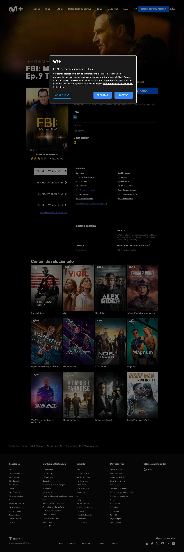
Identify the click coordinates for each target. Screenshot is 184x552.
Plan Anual (114, 507)
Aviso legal (86, 543)
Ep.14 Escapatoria (125, 198)
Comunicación (115, 522)
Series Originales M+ (16, 504)
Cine (47, 8)
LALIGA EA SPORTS (83, 477)
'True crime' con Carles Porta (53, 507)
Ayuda (150, 469)
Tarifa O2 (113, 515)
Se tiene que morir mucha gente (54, 485)
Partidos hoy (81, 519)
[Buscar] (135, 9)
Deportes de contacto (84, 507)
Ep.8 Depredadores (126, 186)
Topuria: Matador (83, 504)
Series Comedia (15, 511)
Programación (82, 522)
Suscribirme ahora (153, 8)
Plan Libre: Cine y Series (119, 496)
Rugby (79, 500)
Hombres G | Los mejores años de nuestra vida (58, 497)
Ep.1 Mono (80, 173)
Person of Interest (103, 420)
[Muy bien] (45, 158)
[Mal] (35, 158)
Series (36, 8)
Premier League (82, 481)
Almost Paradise (71, 420)
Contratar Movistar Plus (118, 488)
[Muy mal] (32, 158)
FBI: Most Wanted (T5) (50, 193)
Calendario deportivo (79, 8)
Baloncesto (81, 492)
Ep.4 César (122, 177)
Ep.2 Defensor (124, 173)
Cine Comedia (14, 481)
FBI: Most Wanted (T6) (50, 205)
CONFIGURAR (62, 95)
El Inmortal (47, 488)
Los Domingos (48, 477)
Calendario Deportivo (84, 515)
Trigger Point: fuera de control (141, 313)
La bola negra (48, 473)
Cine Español (14, 477)
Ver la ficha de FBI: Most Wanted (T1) (91, 203)
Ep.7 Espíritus (81, 186)
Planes (112, 500)
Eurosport (80, 511)
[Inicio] (16, 9)
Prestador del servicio (67, 543)
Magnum (131, 366)
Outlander (46, 481)
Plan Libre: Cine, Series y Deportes (122, 492)
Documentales (14, 515)
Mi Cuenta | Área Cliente (119, 477)
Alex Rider (100, 313)
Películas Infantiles (16, 496)
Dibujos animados (49, 514)
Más (125, 9)
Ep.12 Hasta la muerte (127, 194)
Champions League (84, 473)
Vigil (65, 313)
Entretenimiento (15, 519)
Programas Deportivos (51, 518)
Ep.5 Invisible (81, 181)
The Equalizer (69, 366)
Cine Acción (13, 485)
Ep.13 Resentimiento (84, 198)
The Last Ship (37, 313)
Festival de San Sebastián (52, 511)
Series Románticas (15, 507)
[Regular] (38, 158)
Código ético (114, 485)
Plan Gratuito (115, 504)
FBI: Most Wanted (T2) (50, 182)
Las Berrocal (47, 492)
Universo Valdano (83, 488)
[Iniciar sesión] (172, 9)
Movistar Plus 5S (48, 526)
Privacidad (101, 543)
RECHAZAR (102, 95)
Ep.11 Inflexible (82, 194)
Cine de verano (14, 492)
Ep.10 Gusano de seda (127, 190)
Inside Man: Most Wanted (139, 420)
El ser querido (48, 470)
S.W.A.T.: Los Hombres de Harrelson (42, 421)
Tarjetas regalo (115, 519)
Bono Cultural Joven (117, 511)
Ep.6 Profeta (123, 181)
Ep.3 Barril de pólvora (85, 177)
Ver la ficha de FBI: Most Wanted (53, 213)
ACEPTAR (123, 95)
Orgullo (12, 522)
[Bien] (41, 158)
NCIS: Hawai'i (101, 366)
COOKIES (114, 543)
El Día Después (82, 485)
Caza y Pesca (47, 522)
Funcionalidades (116, 473)
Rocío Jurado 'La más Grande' (54, 503)
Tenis (99, 8)
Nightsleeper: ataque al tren (44, 366)
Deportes (113, 8)
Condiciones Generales (118, 481)
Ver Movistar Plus (116, 470)
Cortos (11, 488)
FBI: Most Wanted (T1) (49, 171)
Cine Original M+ (15, 473)
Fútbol (59, 8)
